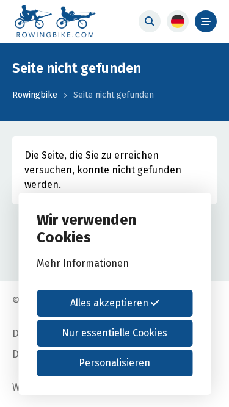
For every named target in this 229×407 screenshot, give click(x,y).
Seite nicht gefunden (113, 95)
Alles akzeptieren (110, 303)
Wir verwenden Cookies (86, 228)
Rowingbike (34, 95)
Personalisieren (114, 363)
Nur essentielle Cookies (114, 333)
